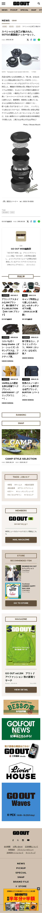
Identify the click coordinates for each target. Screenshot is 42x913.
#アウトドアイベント (25, 488)
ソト (12, 212)
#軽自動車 (11, 488)
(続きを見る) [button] (30, 265)
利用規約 (11, 850)
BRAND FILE (21, 881)
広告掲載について (31, 847)
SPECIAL (24, 10)
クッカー (5, 212)
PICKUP (14, 10)
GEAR (14, 20)
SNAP (33, 10)
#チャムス (18, 485)
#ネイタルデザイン (15, 495)
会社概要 (7, 847)
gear (18, 26)
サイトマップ (30, 853)
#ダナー (10, 491)
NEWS (11, 26)
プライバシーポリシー (25, 850)
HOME (4, 26)
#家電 (10, 485)
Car (30, 7)
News (4, 10)
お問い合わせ (18, 847)
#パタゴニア (28, 495)
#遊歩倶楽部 (29, 485)
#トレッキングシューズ (24, 491)
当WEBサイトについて (15, 853)
